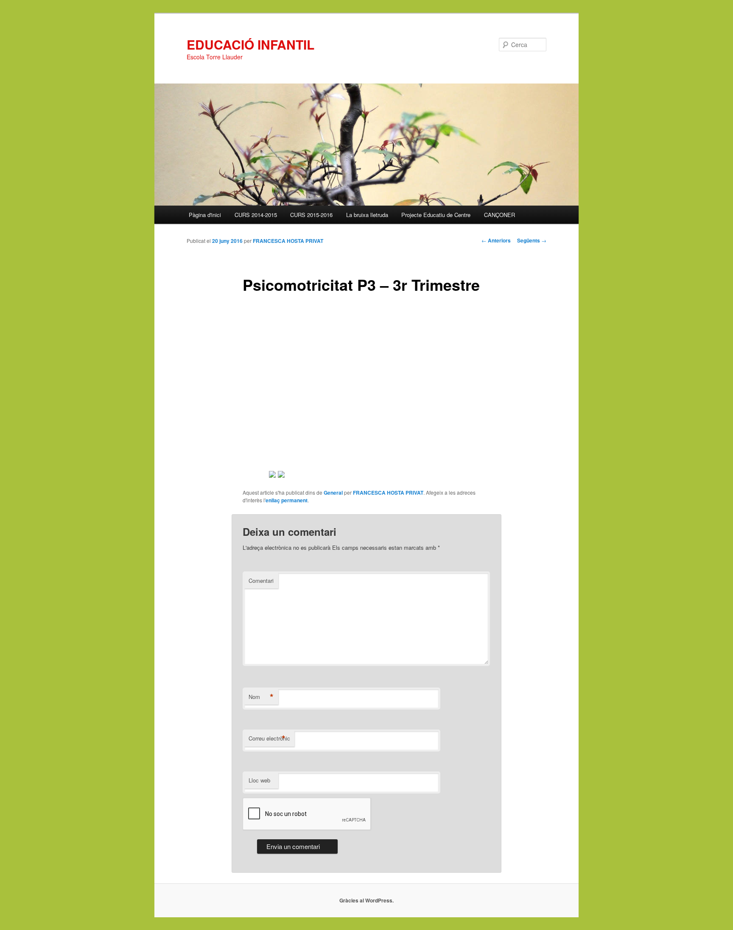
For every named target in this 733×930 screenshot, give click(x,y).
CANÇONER (499, 215)
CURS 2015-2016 (311, 215)
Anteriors (496, 240)
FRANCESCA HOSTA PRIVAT (288, 241)
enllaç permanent (287, 500)
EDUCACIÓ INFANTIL (250, 44)
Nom (261, 697)
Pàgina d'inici (205, 215)
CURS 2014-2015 (256, 215)
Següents (531, 240)
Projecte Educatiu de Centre (435, 215)
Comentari (261, 580)
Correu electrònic (269, 738)
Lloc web (259, 780)
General (333, 492)
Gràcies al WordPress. (366, 900)
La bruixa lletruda (367, 215)
